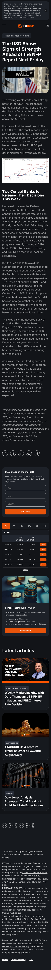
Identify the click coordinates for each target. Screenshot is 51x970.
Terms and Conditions (31, 943)
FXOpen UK (7, 863)
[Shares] (14, 526)
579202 (37, 875)
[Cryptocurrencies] (37, 526)
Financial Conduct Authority (35, 872)
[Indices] (45, 526)
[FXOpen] (26, 26)
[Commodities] (29, 526)
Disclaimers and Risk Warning (15, 946)
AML (31, 960)
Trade (43, 544)
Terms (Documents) (18, 960)
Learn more (25, 630)
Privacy (5, 960)
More (25, 570)
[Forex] (6, 526)
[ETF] (22, 526)
